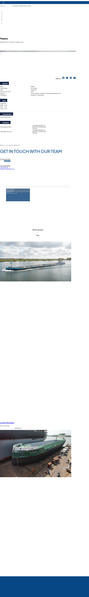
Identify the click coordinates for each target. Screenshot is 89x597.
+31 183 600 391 (4, 167)
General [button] (5, 83)
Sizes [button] (4, 100)
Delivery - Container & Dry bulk (9, 238)
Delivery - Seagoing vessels (60, 238)
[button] (7, 45)
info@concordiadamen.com (7, 169)
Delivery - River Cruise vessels (42, 238)
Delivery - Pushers (26, 238)
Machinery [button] (5, 122)
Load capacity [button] (7, 114)
